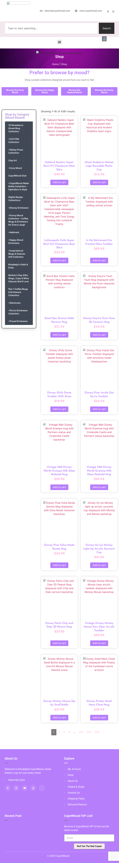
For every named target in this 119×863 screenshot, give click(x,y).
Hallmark (13, 232)
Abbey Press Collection (15, 151)
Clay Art (12, 160)
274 (97, 732)
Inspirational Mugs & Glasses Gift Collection (16, 253)
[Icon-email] (42, 788)
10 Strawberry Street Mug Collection (15, 128)
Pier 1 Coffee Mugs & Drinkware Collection (18, 292)
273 (89, 732)
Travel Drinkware (18, 321)
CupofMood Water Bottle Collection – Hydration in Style (18, 186)
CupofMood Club (17, 175)
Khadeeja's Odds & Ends (18, 266)
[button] (104, 38)
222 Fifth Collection (13, 140)
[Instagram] (113, 11)
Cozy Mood (15, 168)
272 (81, 732)
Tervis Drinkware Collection (18, 312)
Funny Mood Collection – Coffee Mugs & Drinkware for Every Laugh (18, 220)
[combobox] (51, 28)
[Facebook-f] (108, 11)
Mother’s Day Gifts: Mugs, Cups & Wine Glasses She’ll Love (18, 278)
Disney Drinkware (18, 207)
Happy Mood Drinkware (15, 241)
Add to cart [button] (59, 182)
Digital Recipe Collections (15, 198)
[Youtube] (25, 788)
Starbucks (14, 302)
